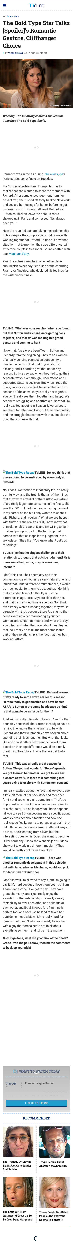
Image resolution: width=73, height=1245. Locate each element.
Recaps (14, 16)
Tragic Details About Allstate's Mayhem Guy (53, 1164)
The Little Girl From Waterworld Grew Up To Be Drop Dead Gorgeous (17, 1216)
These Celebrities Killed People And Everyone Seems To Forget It (53, 1216)
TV (4, 16)
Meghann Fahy (19, 254)
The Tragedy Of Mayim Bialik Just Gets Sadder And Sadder (17, 1165)
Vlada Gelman (15, 53)
